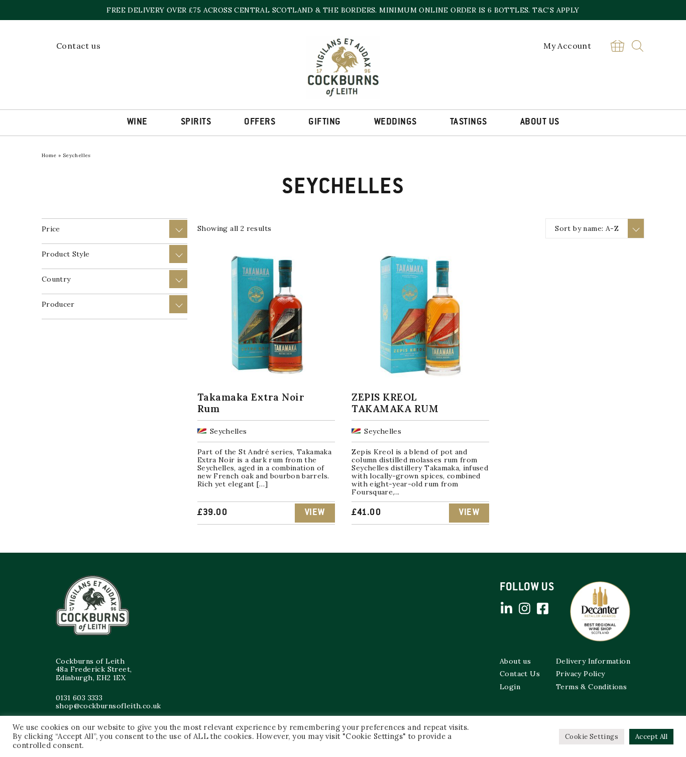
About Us (539, 122)
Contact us (78, 46)
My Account (567, 46)
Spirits (196, 122)
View (315, 513)
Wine (137, 122)
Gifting (324, 122)
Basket (617, 46)
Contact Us (520, 673)
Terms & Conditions (591, 686)
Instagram (524, 608)
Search (637, 46)
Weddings (395, 122)
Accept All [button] (651, 736)
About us (515, 661)
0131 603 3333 (79, 697)
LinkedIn (506, 608)
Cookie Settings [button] (591, 736)
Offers (259, 122)
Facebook (542, 608)
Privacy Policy (580, 673)
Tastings (468, 122)
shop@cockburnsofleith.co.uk (108, 705)
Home (49, 155)
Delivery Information (593, 661)
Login (510, 686)
